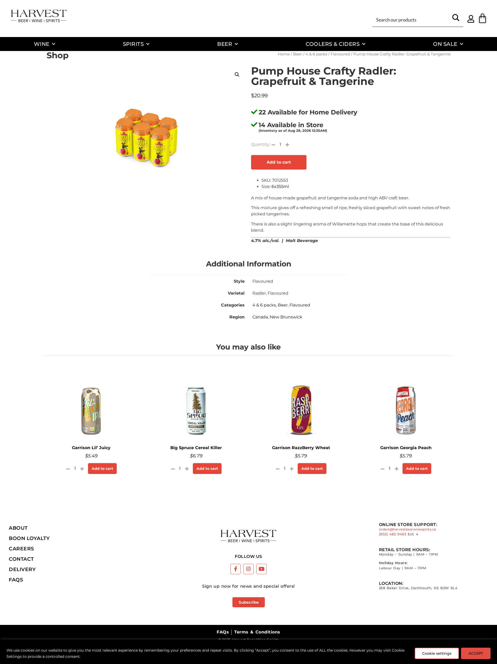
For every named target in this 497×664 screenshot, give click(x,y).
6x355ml (280, 186)
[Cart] (482, 18)
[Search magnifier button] (456, 19)
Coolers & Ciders (333, 44)
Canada (260, 317)
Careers (21, 548)
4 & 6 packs (316, 54)
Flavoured (340, 54)
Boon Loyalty (29, 538)
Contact (21, 559)
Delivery (22, 569)
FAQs (16, 580)
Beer (224, 44)
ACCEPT (476, 653)
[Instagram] (248, 569)
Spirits (133, 44)
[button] (237, 74)
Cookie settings (436, 653)
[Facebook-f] (235, 569)
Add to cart (279, 162)
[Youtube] (261, 569)
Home (284, 54)
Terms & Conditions (257, 632)
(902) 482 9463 (392, 534)
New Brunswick (286, 317)
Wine (41, 44)
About (18, 528)
